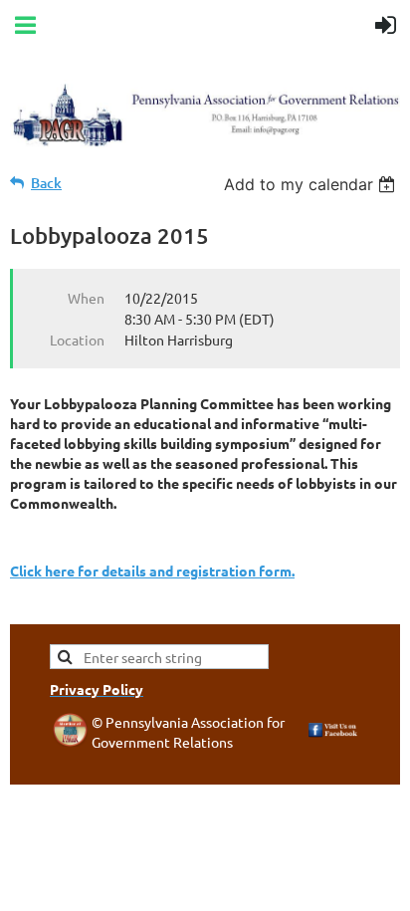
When (86, 298)
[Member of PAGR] (70, 741)
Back (46, 182)
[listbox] (312, 184)
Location (77, 339)
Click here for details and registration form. (152, 570)
